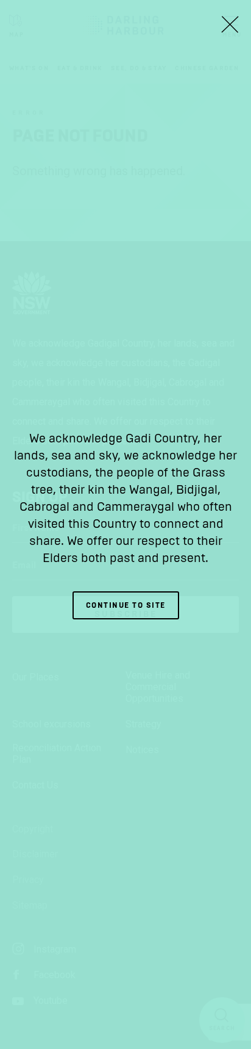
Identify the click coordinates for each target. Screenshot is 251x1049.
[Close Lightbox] (229, 24)
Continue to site (126, 605)
